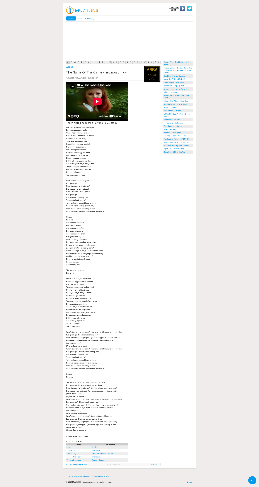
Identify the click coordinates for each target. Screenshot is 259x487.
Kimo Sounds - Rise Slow (174, 82)
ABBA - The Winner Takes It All (176, 101)
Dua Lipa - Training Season (174, 76)
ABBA (70, 67)
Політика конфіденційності (78, 476)
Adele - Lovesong (170, 92)
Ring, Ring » (155, 464)
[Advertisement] (129, 42)
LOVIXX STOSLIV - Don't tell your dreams (177, 115)
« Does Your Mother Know (76, 464)
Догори (190, 482)
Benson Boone (98, 460)
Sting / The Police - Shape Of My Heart (177, 96)
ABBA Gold (80, 77)
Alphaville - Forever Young (174, 148)
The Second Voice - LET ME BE (176, 139)
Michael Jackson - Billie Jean (175, 104)
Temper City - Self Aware (173, 122)
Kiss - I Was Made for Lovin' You (176, 142)
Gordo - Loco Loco (171, 107)
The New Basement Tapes (102, 453)
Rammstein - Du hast (172, 119)
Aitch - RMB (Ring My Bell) (174, 79)
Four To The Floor (73, 456)
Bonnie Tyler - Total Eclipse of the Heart (177, 63)
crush (69, 447)
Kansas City (71, 453)
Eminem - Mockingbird (172, 132)
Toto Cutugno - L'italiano (173, 126)
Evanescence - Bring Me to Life (176, 89)
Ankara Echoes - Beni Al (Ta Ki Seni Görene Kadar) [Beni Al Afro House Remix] (178, 70)
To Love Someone (74, 460)
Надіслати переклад (86, 18)
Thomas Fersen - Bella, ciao (175, 135)
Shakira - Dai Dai (170, 129)
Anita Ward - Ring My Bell (174, 85)
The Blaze (96, 450)
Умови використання (101, 476)
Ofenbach (96, 456)
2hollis (94, 447)
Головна (71, 18)
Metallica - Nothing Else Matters (176, 145)
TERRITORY (71, 450)
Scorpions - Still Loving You (174, 152)
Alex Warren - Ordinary (172, 110)
